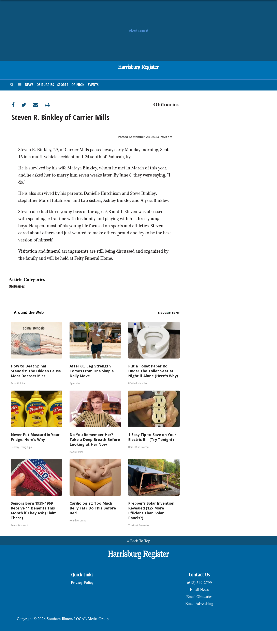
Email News (199, 589)
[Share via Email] (39, 104)
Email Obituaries (199, 596)
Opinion (78, 84)
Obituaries (45, 84)
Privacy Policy (82, 582)
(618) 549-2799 (199, 582)
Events (93, 84)
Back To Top (140, 540)
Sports (62, 84)
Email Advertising (199, 603)
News (29, 84)
